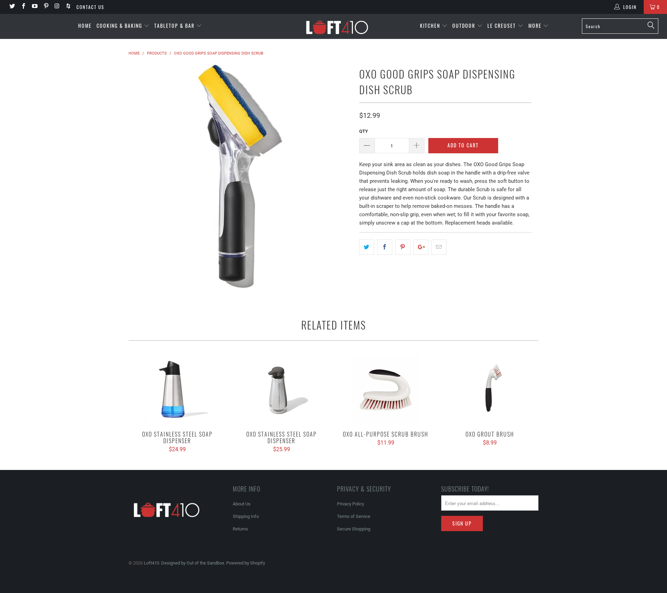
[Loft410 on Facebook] (23, 6)
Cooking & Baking (120, 25)
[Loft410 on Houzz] (68, 6)
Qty (363, 131)
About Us (241, 503)
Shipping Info (246, 516)
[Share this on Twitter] (366, 247)
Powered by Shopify (245, 563)
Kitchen (431, 25)
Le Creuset (502, 25)
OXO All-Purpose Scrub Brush (385, 389)
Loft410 (151, 563)
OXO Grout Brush (489, 389)
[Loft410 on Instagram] (57, 6)
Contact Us (90, 6)
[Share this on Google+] (420, 247)
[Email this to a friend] (438, 247)
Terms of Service (353, 516)
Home (85, 25)
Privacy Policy (350, 503)
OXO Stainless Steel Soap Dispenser (177, 389)
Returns (240, 528)
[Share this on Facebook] (384, 247)
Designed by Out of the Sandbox (192, 563)
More (535, 25)
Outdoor (464, 25)
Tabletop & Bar (175, 25)
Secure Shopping (353, 528)
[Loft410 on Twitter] (12, 6)
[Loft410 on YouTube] (34, 6)
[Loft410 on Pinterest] (45, 6)
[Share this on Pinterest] (402, 247)
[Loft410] (337, 26)
